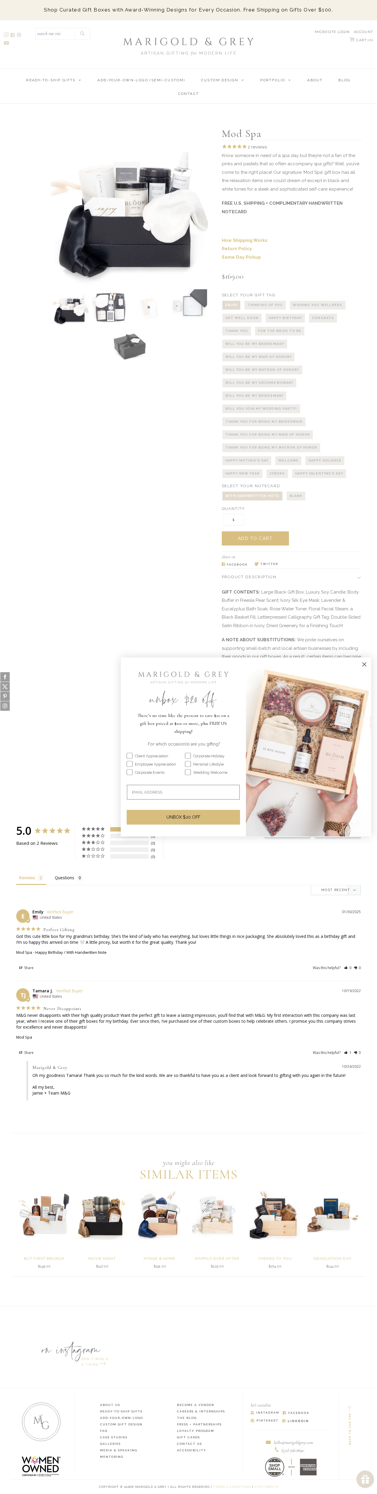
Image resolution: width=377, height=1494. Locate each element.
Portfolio (272, 80)
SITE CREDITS (266, 1486)
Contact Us (189, 1443)
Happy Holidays (324, 460)
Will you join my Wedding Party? (261, 409)
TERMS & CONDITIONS (232, 1486)
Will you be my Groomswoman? (259, 383)
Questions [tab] (64, 877)
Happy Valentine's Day (319, 473)
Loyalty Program (195, 1430)
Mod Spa (24, 952)
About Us (110, 1405)
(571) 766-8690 (293, 1450)
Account (363, 32)
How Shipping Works (244, 240)
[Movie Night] (102, 1214)
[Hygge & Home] (159, 1214)
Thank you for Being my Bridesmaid (263, 422)
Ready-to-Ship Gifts (51, 80)
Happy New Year (242, 473)
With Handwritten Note (252, 496)
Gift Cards (188, 1437)
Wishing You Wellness (318, 305)
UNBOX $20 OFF (183, 817)
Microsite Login (332, 32)
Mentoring (111, 1456)
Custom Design (220, 80)
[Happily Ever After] (217, 1214)
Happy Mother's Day (247, 460)
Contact (188, 94)
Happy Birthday (285, 318)
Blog (344, 80)
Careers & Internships (201, 1411)
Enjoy (231, 305)
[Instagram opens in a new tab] (6, 36)
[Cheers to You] (275, 1214)
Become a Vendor (195, 1405)
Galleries (110, 1443)
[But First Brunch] (44, 1214)
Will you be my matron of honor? (262, 370)
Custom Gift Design (121, 1424)
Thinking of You (265, 305)
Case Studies (114, 1437)
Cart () (364, 40)
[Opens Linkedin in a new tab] (295, 1421)
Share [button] (28, 967)
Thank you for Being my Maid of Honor (267, 435)
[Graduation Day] (332, 1214)
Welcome (288, 460)
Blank (296, 496)
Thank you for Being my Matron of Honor (271, 447)
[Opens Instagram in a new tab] (265, 1413)
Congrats (323, 318)
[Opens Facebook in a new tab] (234, 564)
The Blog (187, 1417)
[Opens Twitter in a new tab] (266, 564)
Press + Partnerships (199, 1424)
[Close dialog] (364, 664)
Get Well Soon (242, 318)
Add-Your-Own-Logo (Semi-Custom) (141, 80)
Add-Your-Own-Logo (121, 1417)
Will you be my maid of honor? (258, 357)
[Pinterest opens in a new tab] (19, 36)
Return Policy (237, 248)
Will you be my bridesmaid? (255, 344)
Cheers (277, 473)
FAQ (104, 1430)
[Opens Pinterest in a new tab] (264, 1421)
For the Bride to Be (279, 331)
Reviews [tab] (27, 877)
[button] (347, 967)
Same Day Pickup (241, 257)
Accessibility (191, 1450)
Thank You (236, 331)
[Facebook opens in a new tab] (13, 36)
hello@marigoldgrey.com (293, 1442)
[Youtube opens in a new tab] (7, 44)
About (315, 80)
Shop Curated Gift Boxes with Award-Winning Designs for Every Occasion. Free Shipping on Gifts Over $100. (188, 10)
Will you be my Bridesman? (254, 396)
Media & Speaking (118, 1450)
